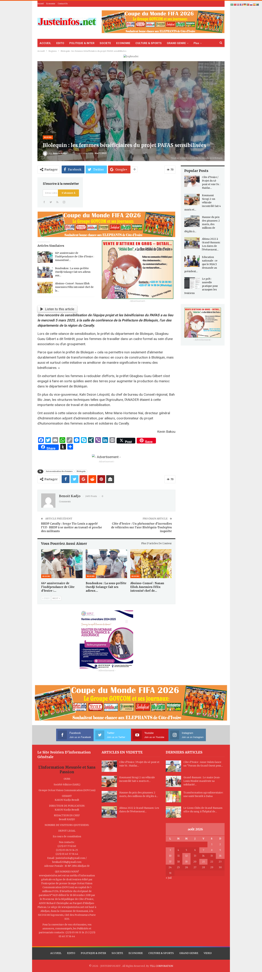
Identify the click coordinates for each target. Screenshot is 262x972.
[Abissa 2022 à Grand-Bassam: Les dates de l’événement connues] (192, 243)
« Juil (169, 877)
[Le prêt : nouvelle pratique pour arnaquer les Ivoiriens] (192, 283)
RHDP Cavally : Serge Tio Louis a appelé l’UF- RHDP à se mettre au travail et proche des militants (71, 527)
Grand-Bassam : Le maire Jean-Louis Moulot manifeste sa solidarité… (201, 781)
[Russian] (251, 4)
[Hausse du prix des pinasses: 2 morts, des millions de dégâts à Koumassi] (192, 221)
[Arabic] (232, 4)
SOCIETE (105, 43)
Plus (196, 43)
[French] (241, 4)
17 (170, 861)
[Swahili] (257, 4)
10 (170, 855)
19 (186, 861)
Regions (48, 137)
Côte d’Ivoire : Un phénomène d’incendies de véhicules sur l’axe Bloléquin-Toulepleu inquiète (141, 527)
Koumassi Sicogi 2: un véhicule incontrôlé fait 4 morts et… (202, 202)
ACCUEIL (45, 43)
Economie (50, 3)
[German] (244, 4)
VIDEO (208, 953)
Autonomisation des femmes (59, 471)
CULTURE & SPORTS (148, 43)
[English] (238, 4)
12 (186, 855)
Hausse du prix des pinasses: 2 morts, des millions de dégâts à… (202, 224)
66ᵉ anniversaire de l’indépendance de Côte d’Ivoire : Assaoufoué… (74, 257)
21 (203, 861)
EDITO (60, 43)
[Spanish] (254, 4)
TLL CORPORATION (161, 966)
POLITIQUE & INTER (81, 43)
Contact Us (63, 3)
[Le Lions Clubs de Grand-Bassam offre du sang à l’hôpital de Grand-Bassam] (173, 812)
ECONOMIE (123, 43)
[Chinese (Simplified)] (235, 4)
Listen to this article (59, 309)
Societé (40, 3)
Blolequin (81, 471)
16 (220, 855)
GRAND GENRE (176, 43)
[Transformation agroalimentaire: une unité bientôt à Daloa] (173, 796)
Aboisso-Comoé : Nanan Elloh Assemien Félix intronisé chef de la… (74, 287)
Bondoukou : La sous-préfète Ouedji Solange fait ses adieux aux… (73, 272)
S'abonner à (68, 193)
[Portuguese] (248, 4)
